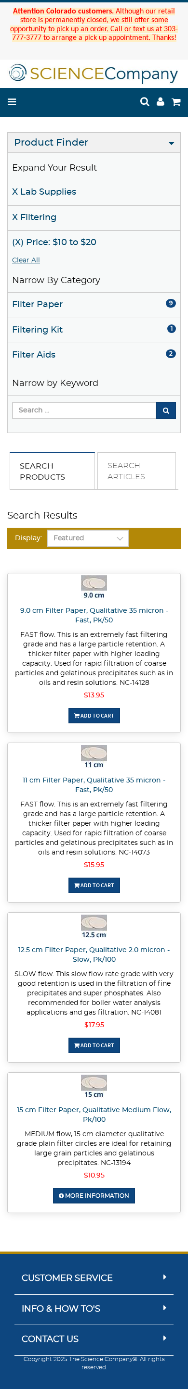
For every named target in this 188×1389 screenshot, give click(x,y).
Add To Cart (97, 715)
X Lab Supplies (44, 192)
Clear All (26, 260)
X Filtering (34, 217)
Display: (28, 538)
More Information (96, 1196)
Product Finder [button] (51, 143)
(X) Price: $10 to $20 (54, 242)
